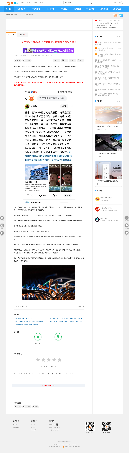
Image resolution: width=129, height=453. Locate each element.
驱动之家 (118, 9)
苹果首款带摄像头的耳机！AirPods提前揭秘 (106, 27)
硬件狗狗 (92, 9)
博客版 (42, 3)
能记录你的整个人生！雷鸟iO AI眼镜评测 (108, 90)
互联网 (17, 60)
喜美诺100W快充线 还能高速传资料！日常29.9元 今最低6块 (108, 55)
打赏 (32, 373)
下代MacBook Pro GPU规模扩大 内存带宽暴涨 (107, 23)
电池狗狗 (105, 9)
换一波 (118, 36)
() (48, 55)
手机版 (23, 3)
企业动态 (26, 15)
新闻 (35, 407)
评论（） (23, 35)
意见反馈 (33, 427)
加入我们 (33, 424)
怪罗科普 (29, 55)
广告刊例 (33, 430)
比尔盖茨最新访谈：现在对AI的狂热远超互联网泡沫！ (29, 321)
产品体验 (37, 9)
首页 (10, 9)
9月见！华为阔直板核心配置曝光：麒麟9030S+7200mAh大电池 (107, 67)
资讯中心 (16, 15)
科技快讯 (22, 9)
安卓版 (29, 3)
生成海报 (70, 373)
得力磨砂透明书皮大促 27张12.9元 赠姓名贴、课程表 (108, 127)
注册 (119, 2)
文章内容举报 (80, 306)
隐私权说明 (16, 427)
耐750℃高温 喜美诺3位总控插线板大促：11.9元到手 (108, 181)
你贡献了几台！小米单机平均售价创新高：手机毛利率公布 (108, 85)
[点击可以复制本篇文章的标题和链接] (50, 55)
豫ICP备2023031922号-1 (55, 446)
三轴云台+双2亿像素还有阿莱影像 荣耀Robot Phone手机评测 (107, 79)
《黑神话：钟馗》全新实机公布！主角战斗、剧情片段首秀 (107, 73)
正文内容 (11, 35)
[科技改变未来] (12, 2)
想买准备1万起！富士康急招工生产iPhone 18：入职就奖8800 (108, 49)
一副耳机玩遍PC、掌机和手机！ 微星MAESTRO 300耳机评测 (106, 95)
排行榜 (52, 9)
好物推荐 (78, 9)
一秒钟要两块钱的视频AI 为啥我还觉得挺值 (27, 324)
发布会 (65, 9)
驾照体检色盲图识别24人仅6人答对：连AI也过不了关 (108, 43)
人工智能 (26, 60)
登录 (115, 2)
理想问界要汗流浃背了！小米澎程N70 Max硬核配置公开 (108, 61)
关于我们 (15, 424)
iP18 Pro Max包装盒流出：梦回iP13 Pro (105, 25)
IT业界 (21, 15)
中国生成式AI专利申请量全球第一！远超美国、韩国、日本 (66, 321)
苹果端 (35, 3)
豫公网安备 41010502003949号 (72, 446)
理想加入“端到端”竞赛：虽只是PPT (24, 318)
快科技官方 (57, 427)
